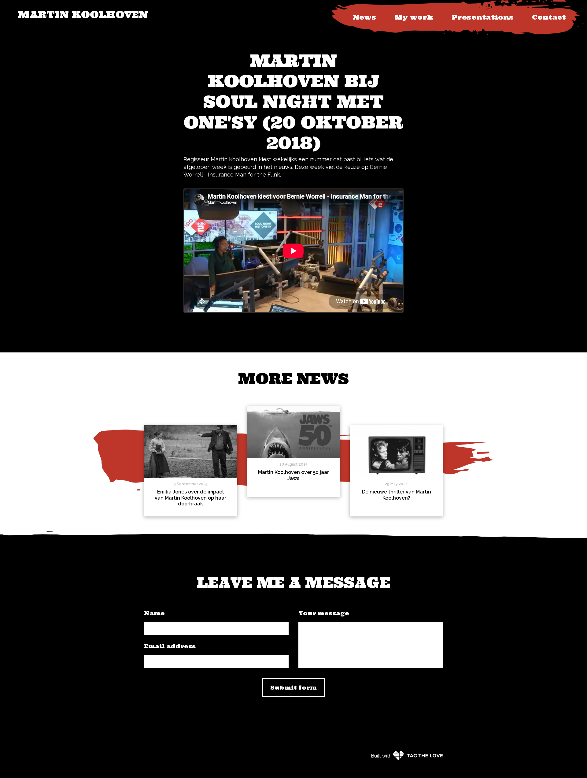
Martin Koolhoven (83, 14)
